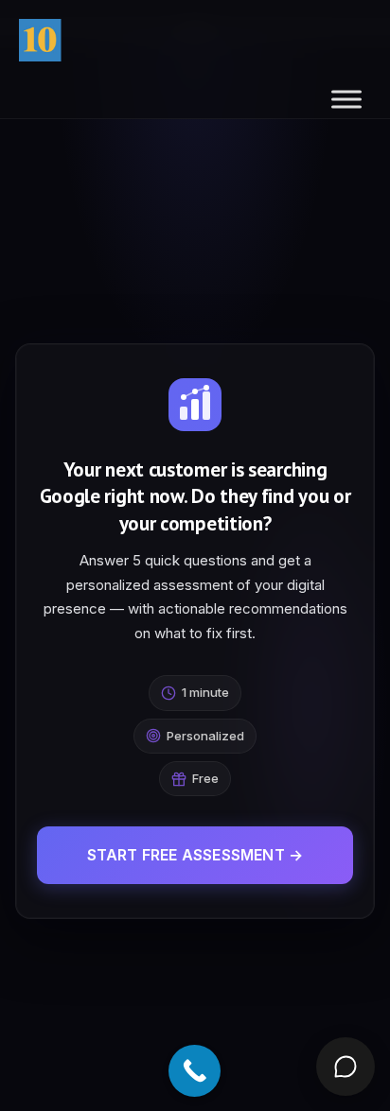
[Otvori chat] (345, 1066)
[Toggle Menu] (346, 99)
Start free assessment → (195, 854)
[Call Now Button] (194, 1071)
